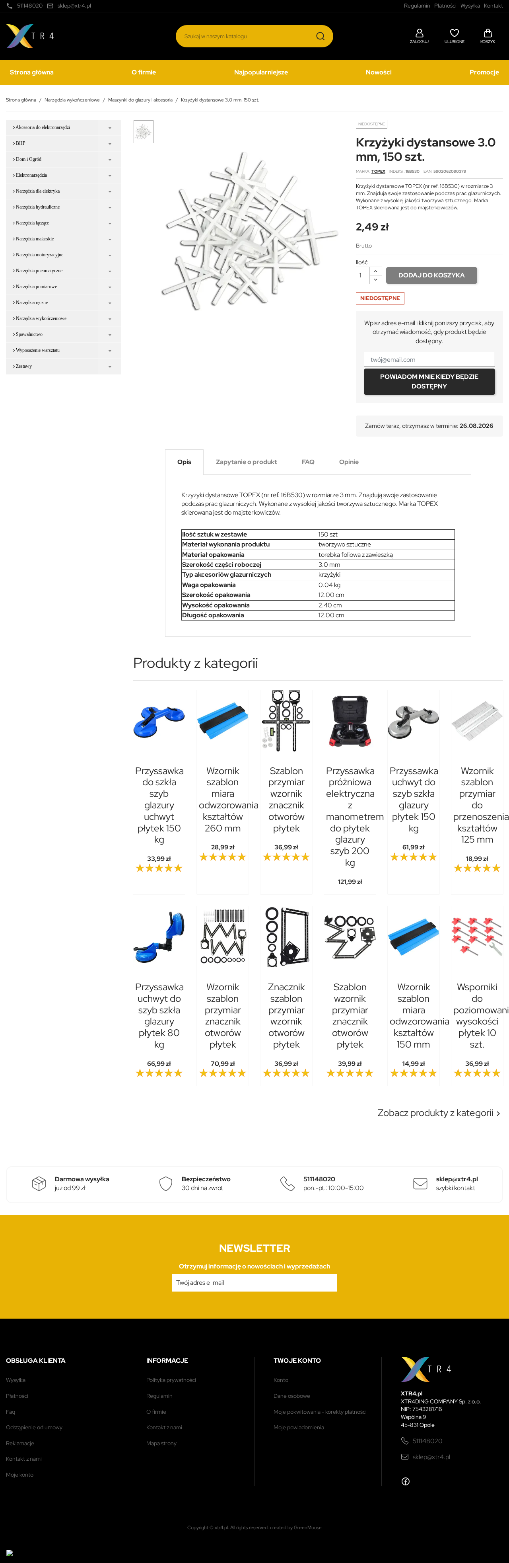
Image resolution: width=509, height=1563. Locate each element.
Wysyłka (15, 1379)
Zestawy (23, 366)
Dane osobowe (292, 1395)
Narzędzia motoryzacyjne (39, 255)
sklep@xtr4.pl (431, 1457)
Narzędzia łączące (32, 223)
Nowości (379, 72)
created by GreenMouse (296, 1527)
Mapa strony (161, 1443)
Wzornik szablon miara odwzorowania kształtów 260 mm (228, 799)
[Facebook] (405, 1481)
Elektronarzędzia (31, 175)
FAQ (10, 1411)
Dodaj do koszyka (431, 275)
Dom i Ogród (28, 159)
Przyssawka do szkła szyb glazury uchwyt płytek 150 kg (159, 805)
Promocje (484, 72)
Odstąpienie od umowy (34, 1427)
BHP (20, 143)
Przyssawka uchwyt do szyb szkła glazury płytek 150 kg (414, 799)
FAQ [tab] (308, 462)
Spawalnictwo (29, 334)
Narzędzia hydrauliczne (37, 207)
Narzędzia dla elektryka (37, 191)
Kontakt (493, 5)
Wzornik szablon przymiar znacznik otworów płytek (223, 1015)
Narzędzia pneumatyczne (38, 270)
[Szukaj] (320, 36)
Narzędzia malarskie (34, 239)
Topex (378, 171)
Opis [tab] (184, 462)
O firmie (144, 72)
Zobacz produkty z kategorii (440, 1113)
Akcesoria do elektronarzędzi (42, 127)
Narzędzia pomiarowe (36, 286)
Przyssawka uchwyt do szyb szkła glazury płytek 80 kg (159, 1015)
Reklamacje (20, 1443)
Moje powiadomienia (299, 1427)
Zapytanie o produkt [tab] (246, 462)
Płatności (17, 1395)
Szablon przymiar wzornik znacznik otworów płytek (286, 799)
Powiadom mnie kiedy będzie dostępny (429, 381)
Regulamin (159, 1395)
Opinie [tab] (349, 462)
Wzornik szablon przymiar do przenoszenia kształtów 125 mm (481, 805)
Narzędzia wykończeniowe (40, 318)
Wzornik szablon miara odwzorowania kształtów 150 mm (419, 1015)
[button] (419, 35)
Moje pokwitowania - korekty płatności (320, 1411)
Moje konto (19, 1474)
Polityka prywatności (171, 1379)
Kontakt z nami (24, 1458)
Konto (281, 1379)
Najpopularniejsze (261, 72)
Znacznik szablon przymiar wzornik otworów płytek (286, 1015)
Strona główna (32, 72)
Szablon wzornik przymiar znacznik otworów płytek (350, 1015)
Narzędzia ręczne (31, 302)
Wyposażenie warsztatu (37, 350)
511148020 (428, 1441)
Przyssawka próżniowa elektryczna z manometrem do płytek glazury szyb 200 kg (355, 816)
